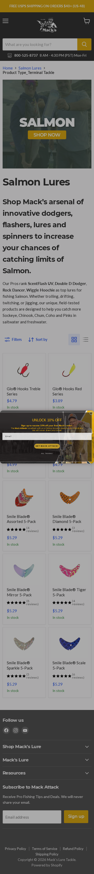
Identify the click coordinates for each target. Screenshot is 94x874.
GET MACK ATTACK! (47, 446)
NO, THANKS (47, 453)
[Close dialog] (91, 413)
